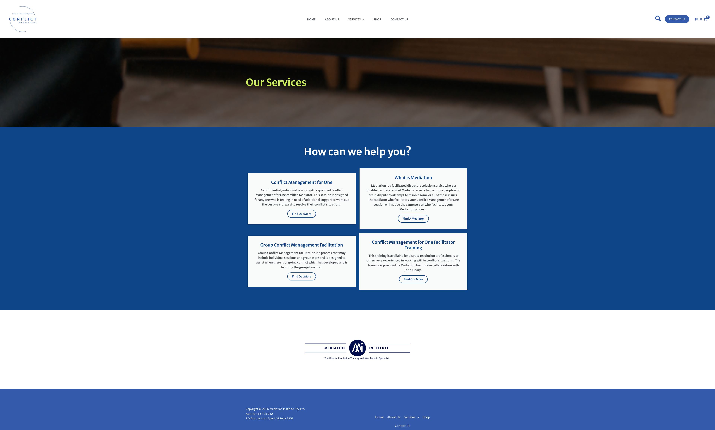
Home (311, 19)
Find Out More (301, 276)
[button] (362, 19)
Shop (377, 19)
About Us (332, 19)
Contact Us (399, 19)
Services (354, 19)
